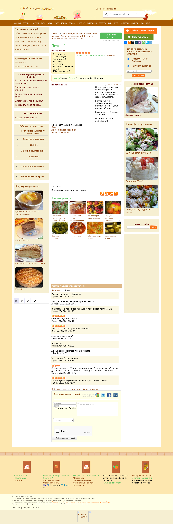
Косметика (78, 485)
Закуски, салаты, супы (33, 150)
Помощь (18, 480)
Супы (43, 23)
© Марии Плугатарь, (25, 508)
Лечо (53, 127)
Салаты (26, 23)
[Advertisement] (73, 104)
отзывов (112, 55)
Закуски (35, 23)
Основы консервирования (28, 37)
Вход (98, 8)
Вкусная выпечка (141, 65)
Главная (17, 23)
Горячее (33, 144)
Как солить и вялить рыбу (28, 104)
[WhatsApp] (143, 42)
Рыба (57, 23)
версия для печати (114, 85)
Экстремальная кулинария (86, 475)
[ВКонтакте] (125, 42)
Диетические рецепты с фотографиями (27, 213)
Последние (56, 290)
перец (54, 132)
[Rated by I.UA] (94, 521)
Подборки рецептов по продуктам (33, 132)
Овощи (72, 23)
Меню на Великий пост (26, 66)
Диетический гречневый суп (29, 100)
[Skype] (147, 42)
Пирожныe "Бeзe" (134, 181)
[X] (132, 42)
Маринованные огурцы (111, 237)
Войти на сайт (21, 475)
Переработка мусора (142, 475)
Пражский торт (22, 240)
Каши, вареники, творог (118, 23)
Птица (64, 23)
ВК (48, 485)
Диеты (18, 58)
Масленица (20, 62)
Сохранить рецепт (110, 35)
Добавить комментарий (65, 438)
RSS (45, 487)
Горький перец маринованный (93, 216)
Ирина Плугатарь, (20, 496)
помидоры (64, 132)
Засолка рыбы (22, 49)
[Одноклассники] (129, 42)
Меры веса (78, 478)
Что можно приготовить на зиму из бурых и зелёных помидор (59, 219)
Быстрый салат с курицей (138, 152)
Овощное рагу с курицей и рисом (139, 211)
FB (44, 485)
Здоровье (145, 23)
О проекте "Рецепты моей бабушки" (56, 476)
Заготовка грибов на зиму (28, 41)
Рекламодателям (51, 480)
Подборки (33, 156)
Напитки (135, 23)
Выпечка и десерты (33, 139)
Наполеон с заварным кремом (30, 263)
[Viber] (139, 42)
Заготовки (92, 23)
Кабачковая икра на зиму (94, 237)
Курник (18, 289)
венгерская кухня (76, 38)
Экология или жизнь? (142, 478)
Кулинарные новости (83, 482)
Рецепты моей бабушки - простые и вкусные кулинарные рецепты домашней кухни (81, 502)
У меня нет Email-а (67, 408)
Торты (38, 58)
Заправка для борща (75, 237)
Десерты (102, 23)
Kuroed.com (68, 504)
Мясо (50, 23)
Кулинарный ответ (112, 482)
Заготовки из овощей (72, 36)
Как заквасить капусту (26, 117)
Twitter (64, 485)
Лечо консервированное (63, 129)
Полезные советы (82, 480)
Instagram (55, 485)
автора (78, 500)
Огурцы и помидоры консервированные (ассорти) (113, 219)
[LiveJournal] (136, 42)
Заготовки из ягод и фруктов (31, 33)
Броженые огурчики (56, 237)
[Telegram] (150, 42)
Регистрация (109, 8)
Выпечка (81, 23)
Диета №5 (28, 58)
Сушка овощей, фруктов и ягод (30, 45)
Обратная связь (51, 482)
